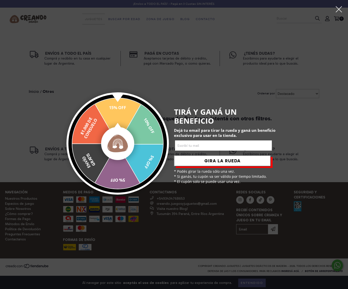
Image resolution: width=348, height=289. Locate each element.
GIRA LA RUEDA (222, 161)
